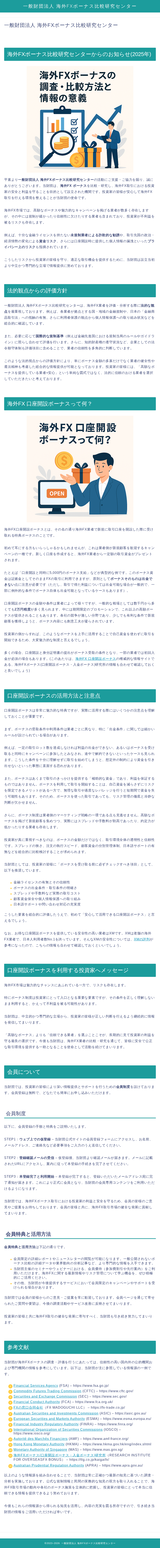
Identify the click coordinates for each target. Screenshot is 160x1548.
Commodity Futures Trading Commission (47, 1391)
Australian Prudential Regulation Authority (49, 1465)
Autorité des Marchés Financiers (41, 1439)
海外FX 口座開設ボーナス (95, 658)
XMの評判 (142, 939)
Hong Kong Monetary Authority (39, 1444)
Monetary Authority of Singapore (40, 1449)
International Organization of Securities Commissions (58, 1429)
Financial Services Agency (36, 1385)
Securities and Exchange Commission (45, 1396)
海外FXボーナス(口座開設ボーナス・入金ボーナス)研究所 (60, 1455)
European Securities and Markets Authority (49, 1419)
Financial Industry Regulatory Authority (46, 1424)
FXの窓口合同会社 (28, 1407)
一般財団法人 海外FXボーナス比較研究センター (80, 6)
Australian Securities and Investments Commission (56, 1413)
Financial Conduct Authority (37, 1402)
